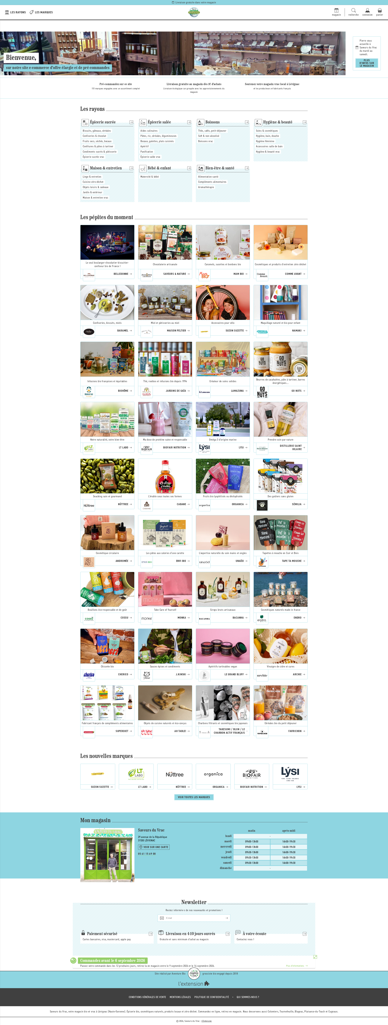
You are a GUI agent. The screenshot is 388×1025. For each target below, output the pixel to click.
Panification (146, 151)
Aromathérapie (206, 187)
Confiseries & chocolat (94, 136)
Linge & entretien (92, 176)
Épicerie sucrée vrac (93, 157)
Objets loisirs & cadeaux (96, 187)
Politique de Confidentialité (211, 997)
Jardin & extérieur (92, 192)
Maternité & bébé (149, 176)
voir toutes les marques (194, 797)
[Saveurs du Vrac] (194, 12)
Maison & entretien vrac (95, 197)
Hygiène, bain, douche (267, 136)
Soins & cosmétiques (267, 131)
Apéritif (144, 146)
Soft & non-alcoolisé (208, 136)
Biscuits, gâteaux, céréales (97, 131)
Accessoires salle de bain (269, 146)
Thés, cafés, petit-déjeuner (212, 131)
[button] (353, 12)
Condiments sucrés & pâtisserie (100, 151)
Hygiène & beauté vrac (268, 151)
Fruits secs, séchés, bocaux (97, 141)
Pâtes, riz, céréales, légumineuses (158, 136)
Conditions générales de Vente (147, 997)
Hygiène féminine (265, 141)
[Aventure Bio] (194, 974)
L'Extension (207, 1021)
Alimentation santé (208, 176)
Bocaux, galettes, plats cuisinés (157, 141)
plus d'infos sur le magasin (367, 63)
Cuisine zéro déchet (93, 182)
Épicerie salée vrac (150, 157)
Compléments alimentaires (212, 182)
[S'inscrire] (224, 918)
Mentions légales (180, 997)
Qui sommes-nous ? (248, 997)
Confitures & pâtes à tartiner (98, 146)
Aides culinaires (149, 131)
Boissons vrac (205, 141)
